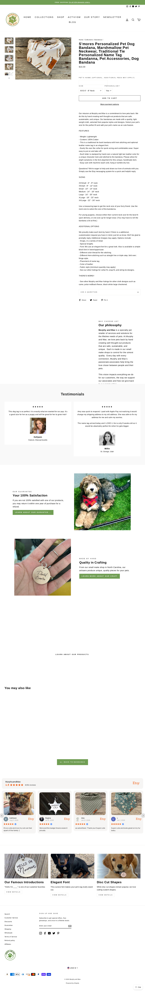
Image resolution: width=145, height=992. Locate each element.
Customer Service (11, 918)
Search (7, 914)
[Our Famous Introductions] (26, 866)
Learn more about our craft (99, 576)
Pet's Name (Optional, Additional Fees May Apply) (107, 77)
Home (27, 17)
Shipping (8, 929)
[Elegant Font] (72, 866)
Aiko (47, 818)
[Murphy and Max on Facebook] (45, 933)
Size (81, 86)
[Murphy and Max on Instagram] (40, 933)
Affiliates (8, 944)
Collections (44, 17)
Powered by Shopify (72, 983)
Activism (74, 17)
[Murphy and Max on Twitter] (53, 933)
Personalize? (112, 86)
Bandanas (98, 40)
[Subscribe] (69, 925)
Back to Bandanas (74, 762)
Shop (60, 17)
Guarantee (9, 925)
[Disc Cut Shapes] (118, 866)
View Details (13, 892)
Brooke (120, 818)
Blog (72, 22)
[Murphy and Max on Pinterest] (58, 933)
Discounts (8, 921)
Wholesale (8, 933)
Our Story (92, 17)
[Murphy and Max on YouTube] (49, 933)
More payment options (109, 104)
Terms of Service (11, 937)
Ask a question (89, 292)
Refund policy (10, 940)
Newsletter (112, 17)
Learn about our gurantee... (33, 512)
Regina (12, 818)
